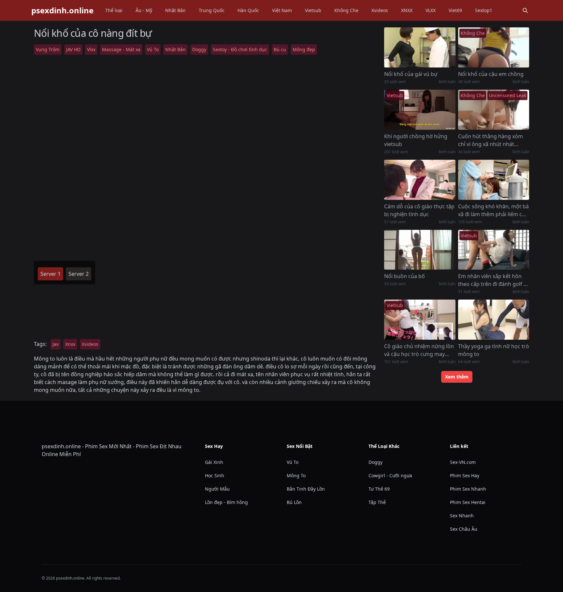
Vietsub (313, 10)
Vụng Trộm (48, 49)
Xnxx (70, 344)
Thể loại (114, 10)
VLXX (431, 10)
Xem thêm (457, 377)
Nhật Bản (175, 10)
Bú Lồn (294, 502)
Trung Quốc (211, 10)
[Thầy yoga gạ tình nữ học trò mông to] (493, 320)
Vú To (153, 49)
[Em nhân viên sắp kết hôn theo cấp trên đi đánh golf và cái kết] (493, 250)
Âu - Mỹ (144, 10)
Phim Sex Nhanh (468, 489)
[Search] (525, 10)
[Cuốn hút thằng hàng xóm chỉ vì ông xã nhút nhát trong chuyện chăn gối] (493, 110)
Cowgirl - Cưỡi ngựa (390, 475)
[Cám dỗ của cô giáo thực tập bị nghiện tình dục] (419, 180)
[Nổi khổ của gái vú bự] (419, 47)
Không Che (346, 10)
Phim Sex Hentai (467, 502)
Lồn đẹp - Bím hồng (226, 502)
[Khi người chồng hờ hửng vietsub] (419, 110)
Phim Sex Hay (464, 475)
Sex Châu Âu (463, 529)
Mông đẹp (304, 49)
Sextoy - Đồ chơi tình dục (240, 49)
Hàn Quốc (248, 10)
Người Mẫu (217, 489)
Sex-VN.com (463, 462)
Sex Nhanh (462, 515)
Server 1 (50, 273)
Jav (55, 344)
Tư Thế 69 (379, 489)
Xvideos (379, 10)
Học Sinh (214, 475)
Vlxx (91, 49)
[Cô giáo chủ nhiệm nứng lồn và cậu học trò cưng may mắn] (419, 320)
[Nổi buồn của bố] (419, 250)
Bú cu (280, 49)
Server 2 (78, 273)
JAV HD (73, 49)
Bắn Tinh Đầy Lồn (306, 489)
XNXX (406, 10)
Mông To (296, 475)
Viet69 (455, 10)
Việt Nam (282, 10)
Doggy (199, 49)
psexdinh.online (62, 10)
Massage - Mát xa (121, 49)
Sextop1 (483, 10)
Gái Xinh (214, 462)
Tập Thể (377, 502)
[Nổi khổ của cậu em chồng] (493, 47)
